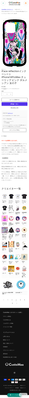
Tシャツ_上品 (4, 201)
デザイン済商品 (7, 316)
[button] (3, 3)
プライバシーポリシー (8, 350)
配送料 (4, 88)
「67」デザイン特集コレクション (11, 236)
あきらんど (17, 9)
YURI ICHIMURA (11, 224)
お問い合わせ (6, 336)
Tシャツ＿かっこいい (11, 202)
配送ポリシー (23, 387)
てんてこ (4, 261)
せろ (16, 248)
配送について (6, 339)
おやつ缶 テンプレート (24, 236)
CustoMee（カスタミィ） (7, 9)
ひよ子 (16, 261)
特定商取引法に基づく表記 (10, 357)
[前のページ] (3, 300)
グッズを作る (15, 395)
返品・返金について (8, 343)
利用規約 (5, 346)
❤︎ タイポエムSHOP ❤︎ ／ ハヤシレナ (4, 237)
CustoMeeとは (7, 319)
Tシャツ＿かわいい (17, 201)
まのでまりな (17, 274)
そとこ (23, 248)
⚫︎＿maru (24, 223)
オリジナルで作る (14, 130)
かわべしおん (4, 249)
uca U (10, 212)
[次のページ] (16, 303)
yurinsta (17, 223)
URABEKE (24, 212)
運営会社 (5, 353)
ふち (3, 273)
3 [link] (16, 300)
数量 (3, 91)
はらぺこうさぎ (11, 262)
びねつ (23, 261)
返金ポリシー (23, 385)
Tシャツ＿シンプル (24, 201)
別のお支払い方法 (14, 107)
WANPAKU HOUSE (4, 223)
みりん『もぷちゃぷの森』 (24, 275)
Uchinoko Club (17, 213)
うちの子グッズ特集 (8, 323)
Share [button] (4, 136)
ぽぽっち (11, 273)
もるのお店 (17, 292)
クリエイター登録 (7, 326)
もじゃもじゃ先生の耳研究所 (7, 293)
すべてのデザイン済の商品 (11, 250)
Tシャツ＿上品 (4, 213)
